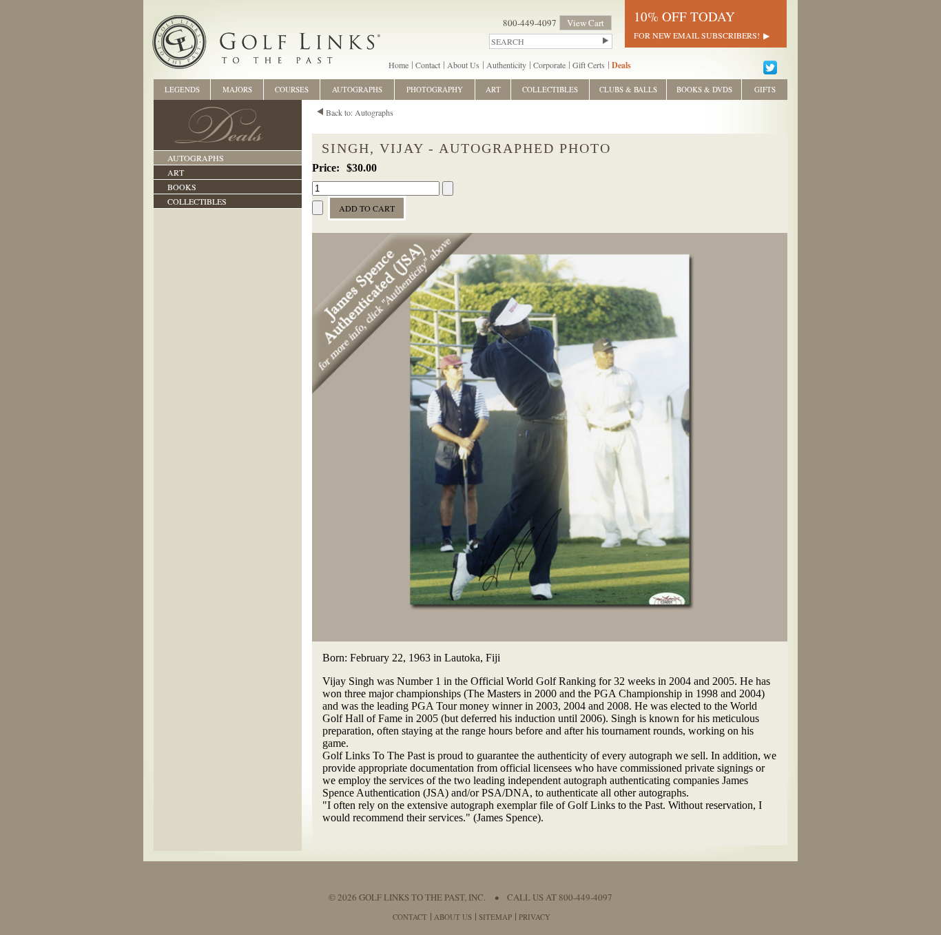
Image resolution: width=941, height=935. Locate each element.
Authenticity (506, 64)
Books (181, 186)
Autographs (195, 157)
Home (399, 64)
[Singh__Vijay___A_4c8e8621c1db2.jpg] (549, 638)
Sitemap (495, 917)
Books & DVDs (704, 89)
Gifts (765, 89)
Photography (434, 89)
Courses (292, 89)
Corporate (549, 64)
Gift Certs (588, 64)
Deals (621, 65)
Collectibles (197, 201)
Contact (427, 64)
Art (175, 172)
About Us (463, 64)
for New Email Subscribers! (697, 35)
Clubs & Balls (628, 89)
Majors (237, 89)
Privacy (534, 917)
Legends (182, 89)
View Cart (585, 23)
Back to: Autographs (359, 112)
